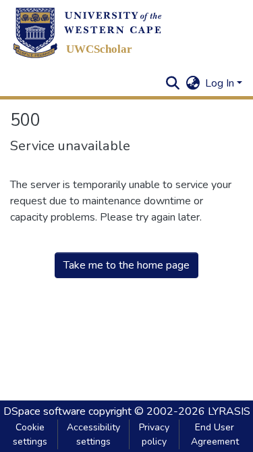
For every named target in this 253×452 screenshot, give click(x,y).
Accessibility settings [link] (93, 434)
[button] (87, 32)
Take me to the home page (126, 265)
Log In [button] (221, 83)
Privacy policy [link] (154, 434)
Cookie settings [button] (30, 434)
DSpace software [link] (44, 411)
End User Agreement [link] (215, 434)
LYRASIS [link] (229, 411)
